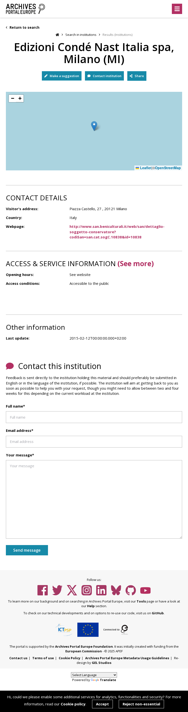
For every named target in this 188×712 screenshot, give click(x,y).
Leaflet (145, 167)
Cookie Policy (69, 658)
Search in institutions (80, 34)
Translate (108, 680)
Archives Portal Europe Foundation (84, 646)
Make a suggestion (64, 76)
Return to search (24, 27)
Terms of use (43, 658)
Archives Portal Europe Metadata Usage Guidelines (127, 658)
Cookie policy (73, 703)
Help (91, 606)
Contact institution (106, 76)
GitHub (158, 613)
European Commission (83, 651)
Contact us (18, 658)
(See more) (136, 263)
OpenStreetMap (168, 167)
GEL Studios (101, 662)
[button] (94, 126)
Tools (141, 601)
